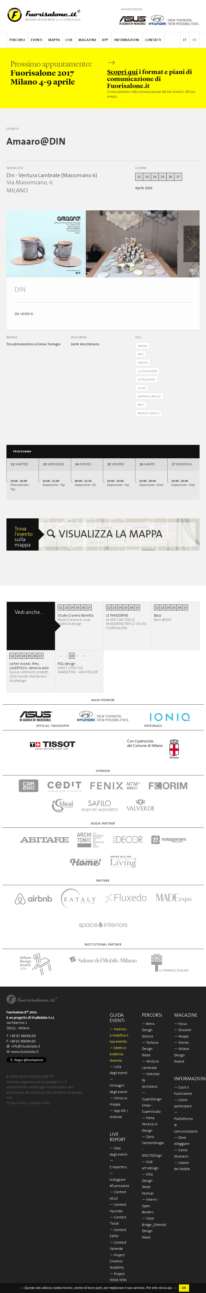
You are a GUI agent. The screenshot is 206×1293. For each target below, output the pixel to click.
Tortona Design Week (150, 1049)
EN (194, 40)
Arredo (142, 346)
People (181, 1037)
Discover (183, 1030)
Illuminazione (147, 371)
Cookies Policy (39, 1103)
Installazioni (147, 379)
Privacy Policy (16, 1103)
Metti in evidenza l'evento (118, 1054)
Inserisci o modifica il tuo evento (119, 1035)
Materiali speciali (149, 396)
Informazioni (126, 40)
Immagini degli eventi (118, 1086)
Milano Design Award (181, 1055)
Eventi (37, 40)
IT (184, 40)
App (105, 40)
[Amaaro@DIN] (46, 243)
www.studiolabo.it (25, 1052)
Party (141, 404)
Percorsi (17, 40)
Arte (141, 354)
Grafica (143, 362)
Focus (180, 1024)
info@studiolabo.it (26, 1047)
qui (169, 1288)
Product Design (148, 413)
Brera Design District (148, 1030)
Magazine (87, 40)
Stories (181, 1043)
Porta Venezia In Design (150, 1124)
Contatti (153, 40)
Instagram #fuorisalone (119, 1179)
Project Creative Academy (117, 1261)
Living (142, 388)
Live (69, 40)
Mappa (54, 40)
